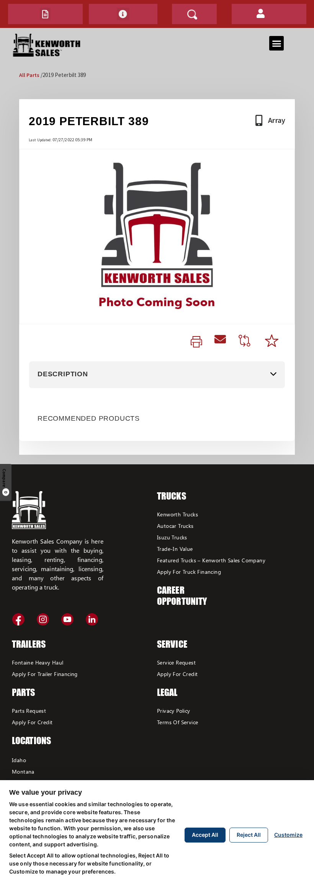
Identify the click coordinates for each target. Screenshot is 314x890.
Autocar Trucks (175, 525)
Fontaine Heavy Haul (38, 662)
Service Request (176, 662)
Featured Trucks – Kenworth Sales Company (211, 560)
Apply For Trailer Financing (45, 674)
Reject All (249, 834)
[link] (196, 342)
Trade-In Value (175, 548)
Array (276, 120)
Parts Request (29, 710)
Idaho (19, 760)
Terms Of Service (177, 722)
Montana (23, 771)
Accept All (205, 834)
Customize (288, 834)
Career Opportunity (182, 596)
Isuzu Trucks (172, 537)
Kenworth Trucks (177, 514)
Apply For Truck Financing (189, 571)
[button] (45, 14)
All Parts (29, 75)
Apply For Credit (32, 722)
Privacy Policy (173, 710)
